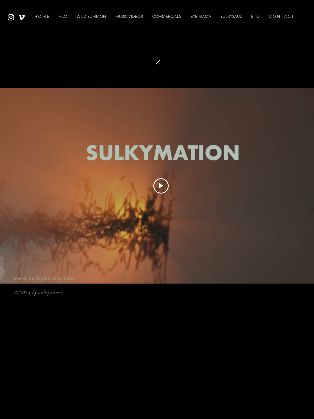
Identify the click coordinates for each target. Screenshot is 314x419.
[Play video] (161, 186)
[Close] (157, 62)
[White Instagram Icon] (11, 17)
